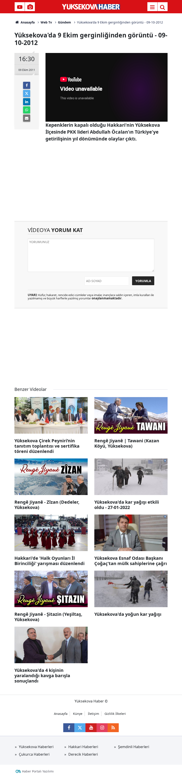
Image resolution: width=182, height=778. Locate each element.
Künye (77, 714)
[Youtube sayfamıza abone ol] (91, 727)
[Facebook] (26, 85)
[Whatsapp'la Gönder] (26, 109)
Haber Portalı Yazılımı (38, 771)
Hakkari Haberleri (83, 746)
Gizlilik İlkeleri (115, 714)
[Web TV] (20, 7)
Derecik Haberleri (83, 754)
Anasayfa (27, 22)
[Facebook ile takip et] (68, 727)
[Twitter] (26, 93)
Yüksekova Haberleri (36, 746)
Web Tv (46, 22)
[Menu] (152, 7)
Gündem (64, 22)
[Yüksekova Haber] (91, 7)
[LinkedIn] (26, 101)
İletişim (93, 714)
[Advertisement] (91, 183)
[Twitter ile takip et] (79, 727)
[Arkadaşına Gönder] (26, 118)
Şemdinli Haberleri (133, 746)
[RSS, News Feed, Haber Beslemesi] (113, 727)
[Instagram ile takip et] (102, 727)
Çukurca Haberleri (34, 754)
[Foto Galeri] (30, 7)
